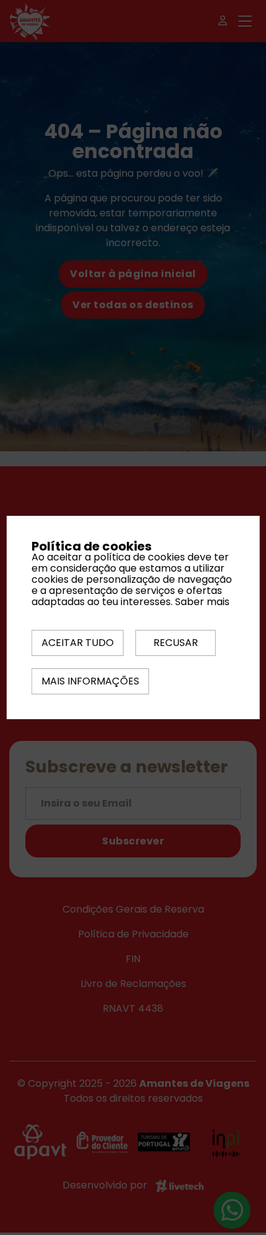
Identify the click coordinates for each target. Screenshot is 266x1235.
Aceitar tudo (77, 642)
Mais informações (90, 681)
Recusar (175, 642)
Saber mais (202, 602)
